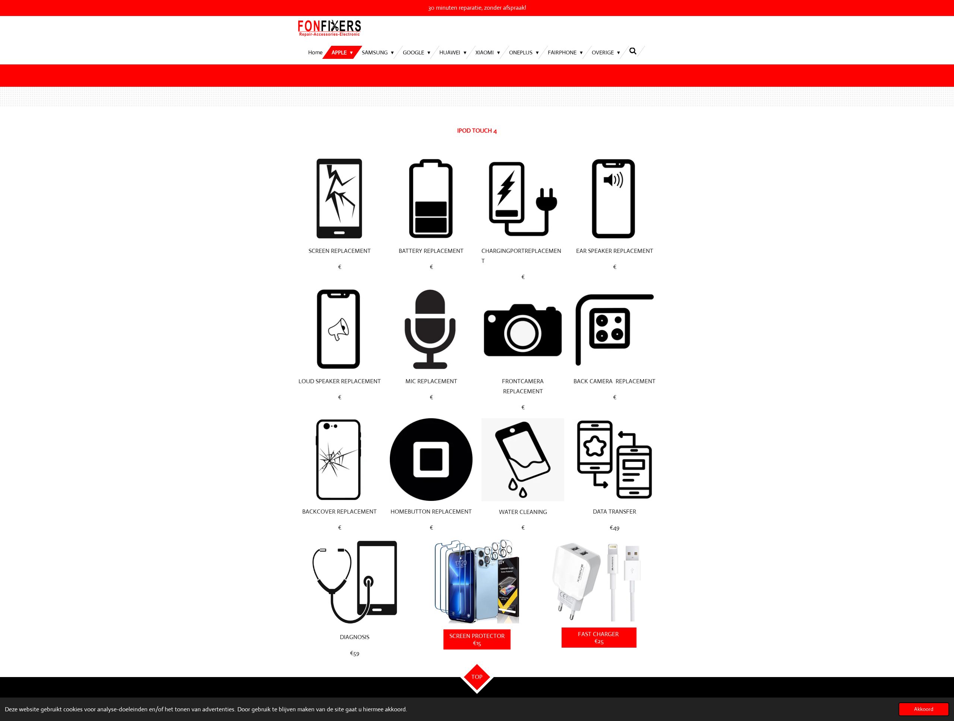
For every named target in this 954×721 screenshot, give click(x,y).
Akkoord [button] (924, 709)
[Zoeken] (633, 51)
